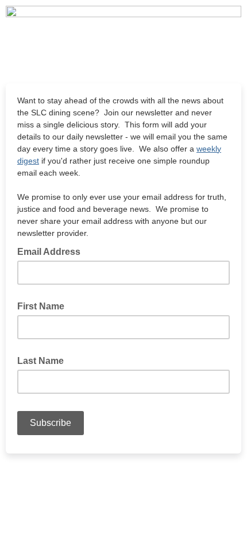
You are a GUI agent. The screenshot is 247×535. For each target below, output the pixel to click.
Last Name (40, 361)
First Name (40, 306)
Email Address (52, 251)
